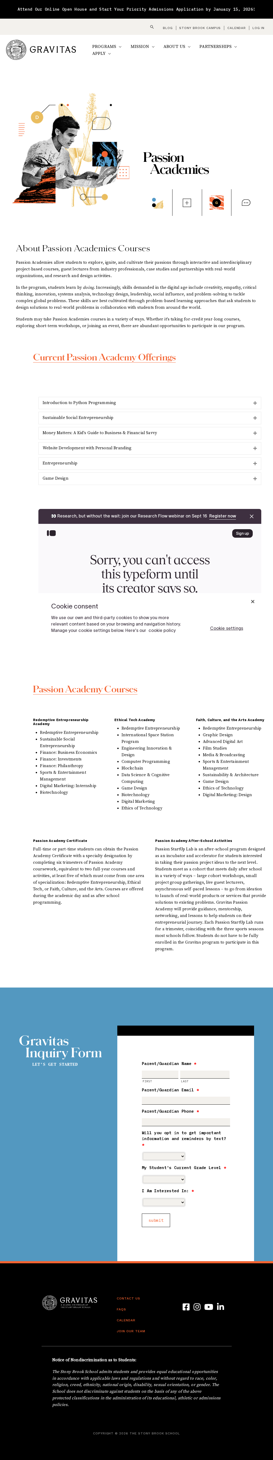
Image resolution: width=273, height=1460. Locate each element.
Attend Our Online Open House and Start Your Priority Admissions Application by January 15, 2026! (137, 9)
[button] (152, 26)
